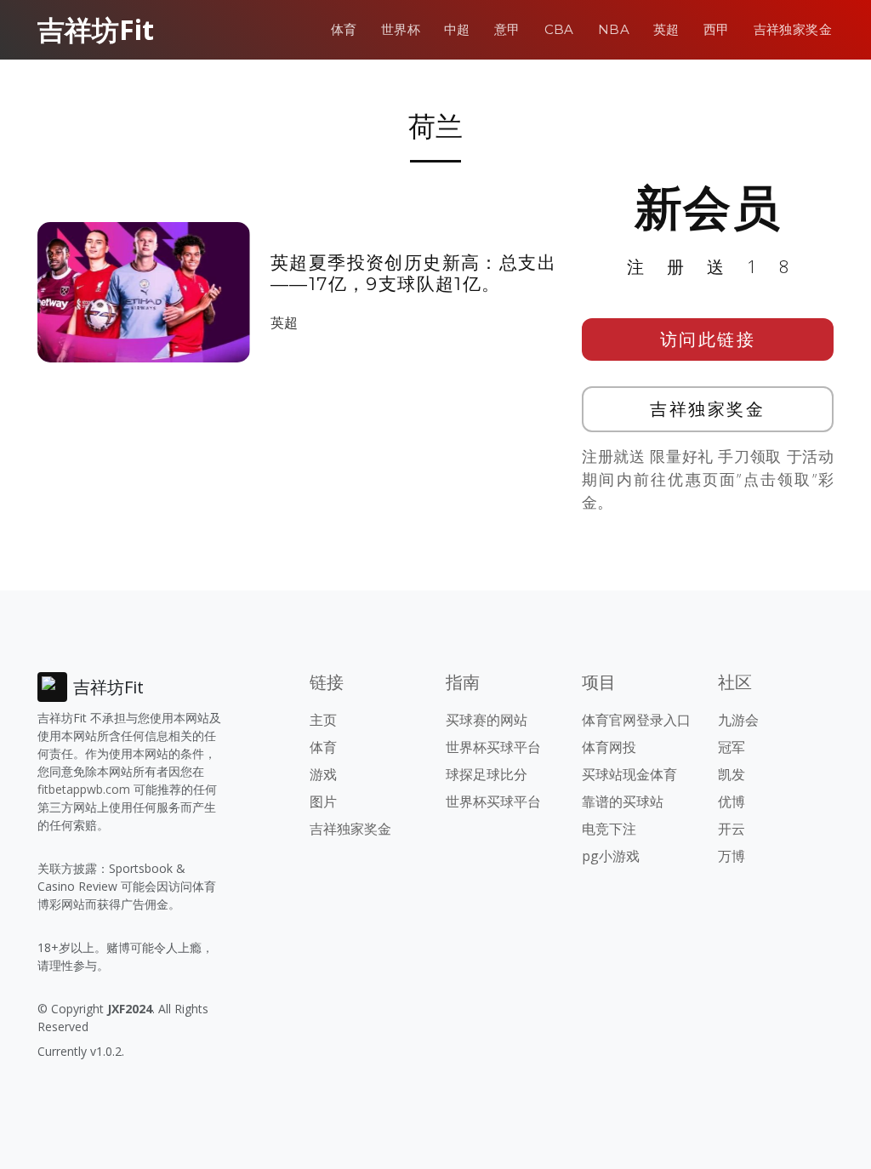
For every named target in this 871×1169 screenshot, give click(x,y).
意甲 (507, 29)
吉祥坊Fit (95, 29)
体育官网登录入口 (636, 719)
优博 (731, 801)
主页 (323, 719)
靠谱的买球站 (622, 801)
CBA (559, 29)
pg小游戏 (611, 856)
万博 (731, 856)
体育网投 (609, 747)
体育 (344, 29)
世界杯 (400, 29)
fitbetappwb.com (83, 789)
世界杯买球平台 (493, 747)
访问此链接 (708, 339)
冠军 (731, 747)
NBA (613, 29)
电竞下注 (609, 828)
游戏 (323, 774)
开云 (731, 828)
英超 (666, 29)
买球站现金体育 (629, 774)
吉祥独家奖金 (793, 29)
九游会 (738, 719)
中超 (457, 29)
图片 (323, 801)
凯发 (731, 774)
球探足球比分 (486, 774)
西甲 (716, 29)
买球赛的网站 (486, 719)
